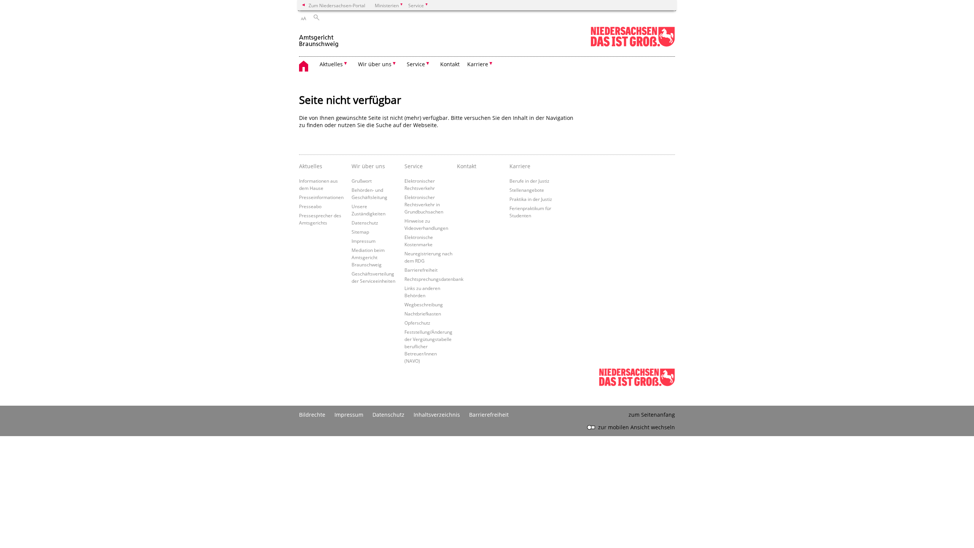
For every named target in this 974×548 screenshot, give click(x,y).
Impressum (364, 241)
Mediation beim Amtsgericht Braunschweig (368, 257)
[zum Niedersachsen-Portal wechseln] (632, 45)
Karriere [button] (477, 64)
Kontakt (450, 64)
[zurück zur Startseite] (319, 37)
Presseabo (310, 206)
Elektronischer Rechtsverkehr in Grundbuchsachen (423, 204)
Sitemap (360, 232)
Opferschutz (417, 323)
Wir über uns (368, 166)
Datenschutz (365, 223)
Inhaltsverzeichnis (437, 414)
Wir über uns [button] (375, 64)
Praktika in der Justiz (530, 199)
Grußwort (362, 181)
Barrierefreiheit (421, 270)
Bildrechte (312, 414)
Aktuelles (310, 166)
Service (413, 166)
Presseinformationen (321, 197)
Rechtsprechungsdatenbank (433, 279)
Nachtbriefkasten (422, 314)
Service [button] (416, 64)
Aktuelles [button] (331, 64)
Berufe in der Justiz (529, 181)
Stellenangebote (526, 190)
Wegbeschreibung (423, 304)
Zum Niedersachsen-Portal (337, 5)
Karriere (519, 166)
